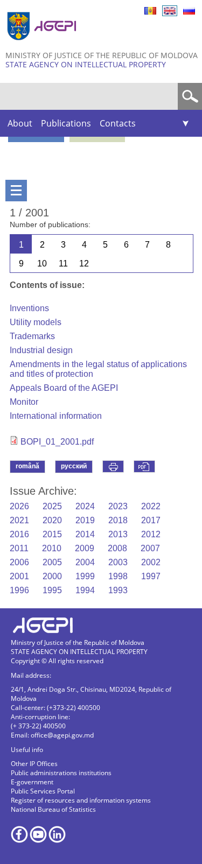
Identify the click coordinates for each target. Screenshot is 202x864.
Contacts (118, 123)
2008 (117, 548)
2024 (85, 506)
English (170, 11)
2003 (118, 562)
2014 (85, 534)
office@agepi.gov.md (62, 735)
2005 (52, 562)
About (20, 123)
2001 (19, 576)
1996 (19, 590)
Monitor (24, 401)
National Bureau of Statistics (53, 809)
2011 (19, 548)
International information (56, 415)
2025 (52, 506)
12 (84, 263)
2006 (19, 562)
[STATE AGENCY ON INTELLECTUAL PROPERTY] (43, 44)
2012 (151, 534)
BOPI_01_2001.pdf (57, 441)
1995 (52, 590)
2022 (151, 506)
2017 (151, 520)
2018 (118, 520)
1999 (85, 576)
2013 (118, 534)
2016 (19, 534)
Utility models (35, 322)
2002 (151, 562)
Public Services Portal (43, 791)
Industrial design (41, 350)
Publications (66, 123)
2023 (118, 506)
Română (150, 11)
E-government (32, 781)
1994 (85, 590)
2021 (19, 520)
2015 (52, 534)
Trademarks (32, 336)
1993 (118, 590)
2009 (84, 548)
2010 (51, 548)
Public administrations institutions (61, 772)
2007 (150, 548)
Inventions (29, 308)
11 (63, 263)
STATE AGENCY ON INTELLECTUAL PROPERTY (85, 64)
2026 (19, 506)
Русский (189, 11)
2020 (52, 520)
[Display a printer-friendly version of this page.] (113, 466)
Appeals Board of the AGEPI (64, 387)
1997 (151, 576)
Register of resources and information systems (81, 800)
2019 (85, 520)
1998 (118, 576)
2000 (52, 576)
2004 (85, 562)
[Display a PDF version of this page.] (144, 466)
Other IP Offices (34, 763)
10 (42, 263)
